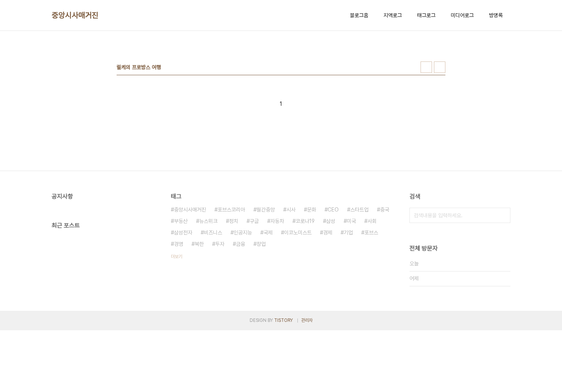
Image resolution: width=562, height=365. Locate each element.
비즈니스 (213, 232)
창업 (261, 244)
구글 (254, 221)
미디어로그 (462, 15)
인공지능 (243, 232)
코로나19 (305, 221)
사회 (372, 221)
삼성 (330, 221)
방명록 (496, 15)
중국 (384, 210)
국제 (268, 232)
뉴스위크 (208, 221)
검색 (502, 215)
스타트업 (359, 210)
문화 (311, 210)
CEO (333, 210)
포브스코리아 (231, 210)
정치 (233, 221)
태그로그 (426, 15)
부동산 (181, 221)
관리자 (307, 320)
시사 (291, 210)
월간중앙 (266, 210)
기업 (348, 232)
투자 (219, 244)
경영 (178, 244)
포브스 (371, 232)
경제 (327, 232)
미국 (351, 221)
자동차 (277, 221)
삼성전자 (183, 232)
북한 (199, 244)
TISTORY (283, 320)
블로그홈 (359, 15)
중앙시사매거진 (75, 15)
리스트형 (439, 67)
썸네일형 (426, 67)
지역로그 (392, 15)
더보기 (176, 256)
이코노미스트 (298, 232)
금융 (240, 244)
